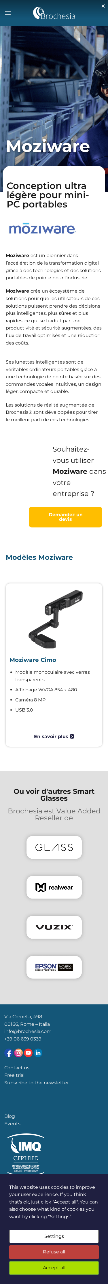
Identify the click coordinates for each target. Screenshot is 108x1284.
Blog (9, 1116)
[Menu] (7, 13)
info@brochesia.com (28, 1031)
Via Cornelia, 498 (23, 1016)
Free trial (14, 1075)
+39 (9, 1039)
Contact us (16, 1067)
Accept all (54, 1267)
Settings (54, 1236)
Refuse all (54, 1252)
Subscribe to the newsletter (36, 1082)
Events (12, 1123)
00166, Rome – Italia (27, 1024)
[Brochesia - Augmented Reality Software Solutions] (54, 13)
